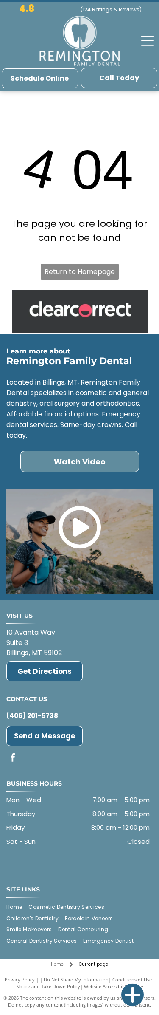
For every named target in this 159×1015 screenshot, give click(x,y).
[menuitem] (17, 907)
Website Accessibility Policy (113, 986)
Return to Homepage (80, 272)
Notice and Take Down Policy (48, 986)
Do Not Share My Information (76, 979)
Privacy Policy (20, 979)
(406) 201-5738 (32, 715)
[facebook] (12, 758)
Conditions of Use (132, 979)
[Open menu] (147, 40)
